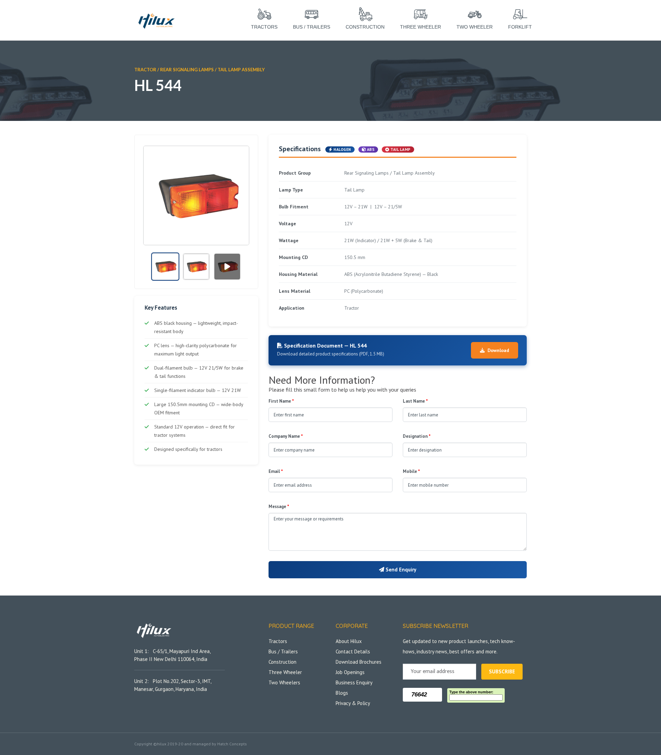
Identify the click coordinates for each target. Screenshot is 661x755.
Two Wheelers (284, 682)
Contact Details (353, 651)
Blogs (342, 693)
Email (276, 471)
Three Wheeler (285, 672)
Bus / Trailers (283, 651)
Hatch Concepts (232, 743)
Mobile (411, 471)
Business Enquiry (354, 682)
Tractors (278, 641)
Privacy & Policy (353, 703)
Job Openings (350, 672)
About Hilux (349, 641)
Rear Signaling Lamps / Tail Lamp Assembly (212, 69)
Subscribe (502, 671)
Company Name (286, 436)
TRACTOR (145, 69)
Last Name (415, 401)
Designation (417, 436)
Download (498, 350)
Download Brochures (358, 662)
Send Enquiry (400, 569)
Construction (282, 662)
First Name (281, 401)
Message (279, 506)
